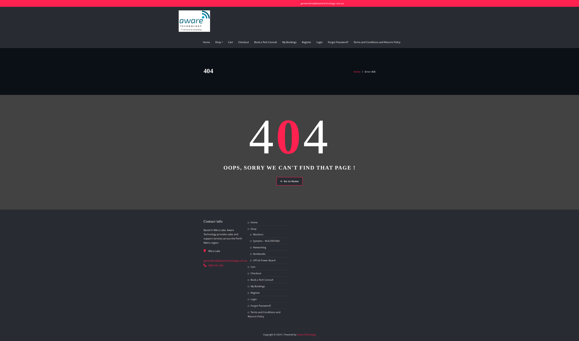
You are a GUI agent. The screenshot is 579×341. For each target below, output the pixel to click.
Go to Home (291, 181)
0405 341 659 (215, 265)
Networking (259, 247)
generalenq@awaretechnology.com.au (225, 260)
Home (206, 42)
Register (306, 42)
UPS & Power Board (264, 260)
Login (319, 42)
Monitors (258, 234)
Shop (218, 42)
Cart (230, 42)
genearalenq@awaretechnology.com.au (322, 3)
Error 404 (370, 71)
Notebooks (259, 254)
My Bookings (289, 42)
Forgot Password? (338, 42)
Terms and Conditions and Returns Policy (377, 42)
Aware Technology (306, 334)
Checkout (243, 42)
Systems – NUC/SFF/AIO (266, 241)
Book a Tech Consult (265, 42)
